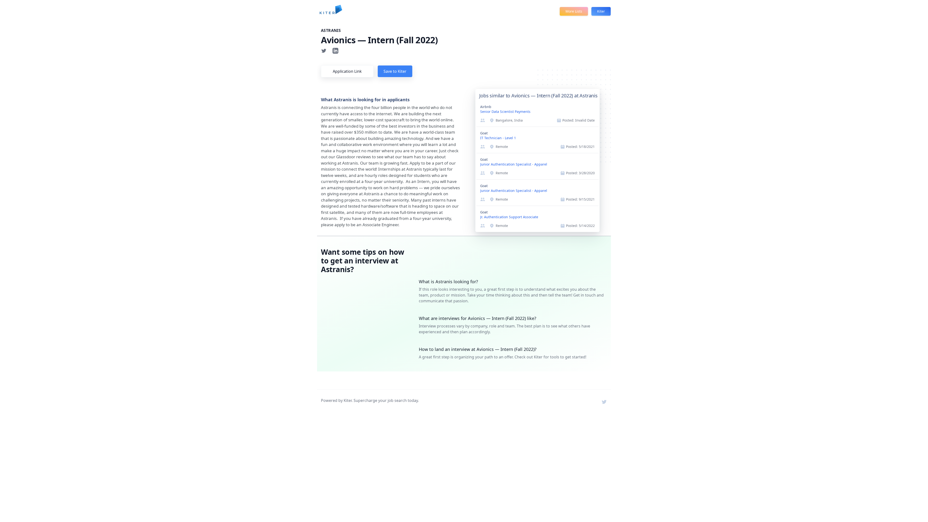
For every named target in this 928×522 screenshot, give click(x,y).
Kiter (601, 11)
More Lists (574, 11)
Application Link (347, 71)
